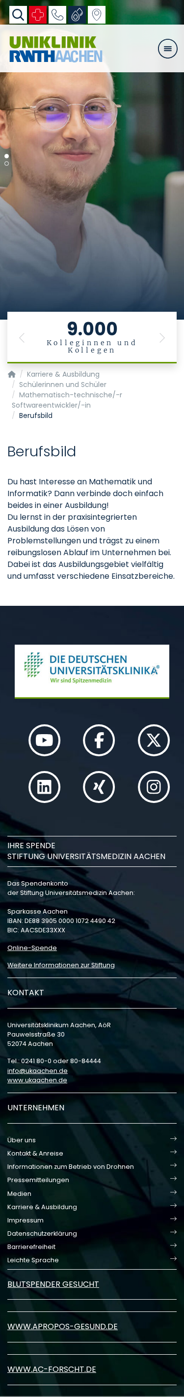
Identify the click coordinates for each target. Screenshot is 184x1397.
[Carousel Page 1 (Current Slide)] (6, 156)
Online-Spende (32, 948)
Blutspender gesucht (53, 1284)
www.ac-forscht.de (51, 1369)
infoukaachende (37, 1071)
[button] (22, 337)
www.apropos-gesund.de (62, 1326)
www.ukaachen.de (37, 1080)
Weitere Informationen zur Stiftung (61, 965)
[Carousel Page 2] (6, 163)
